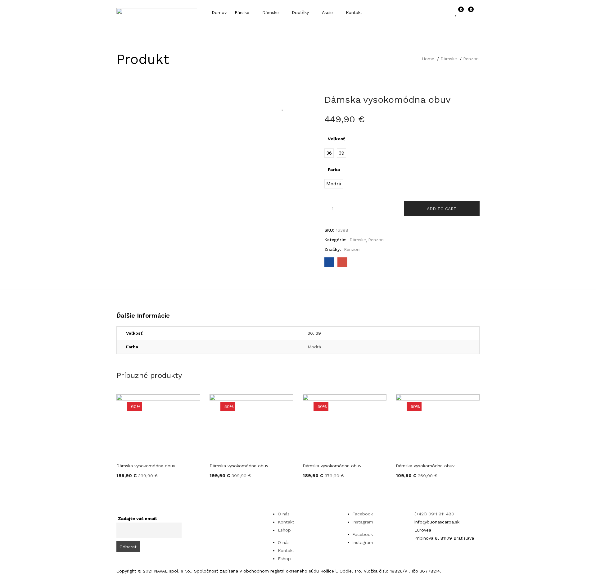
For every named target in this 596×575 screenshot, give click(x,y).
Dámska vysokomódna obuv (145, 465)
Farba (334, 169)
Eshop (284, 529)
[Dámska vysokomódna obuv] (329, 262)
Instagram (362, 521)
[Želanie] (283, 107)
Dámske (271, 12)
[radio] (329, 153)
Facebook (362, 513)
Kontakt (354, 12)
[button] (468, 12)
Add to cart (442, 208)
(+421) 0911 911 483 (434, 513)
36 (310, 333)
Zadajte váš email (137, 518)
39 (318, 333)
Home (428, 58)
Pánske (243, 12)
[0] (456, 12)
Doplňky (301, 12)
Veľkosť (336, 138)
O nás (284, 513)
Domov (219, 12)
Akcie (328, 12)
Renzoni (471, 58)
